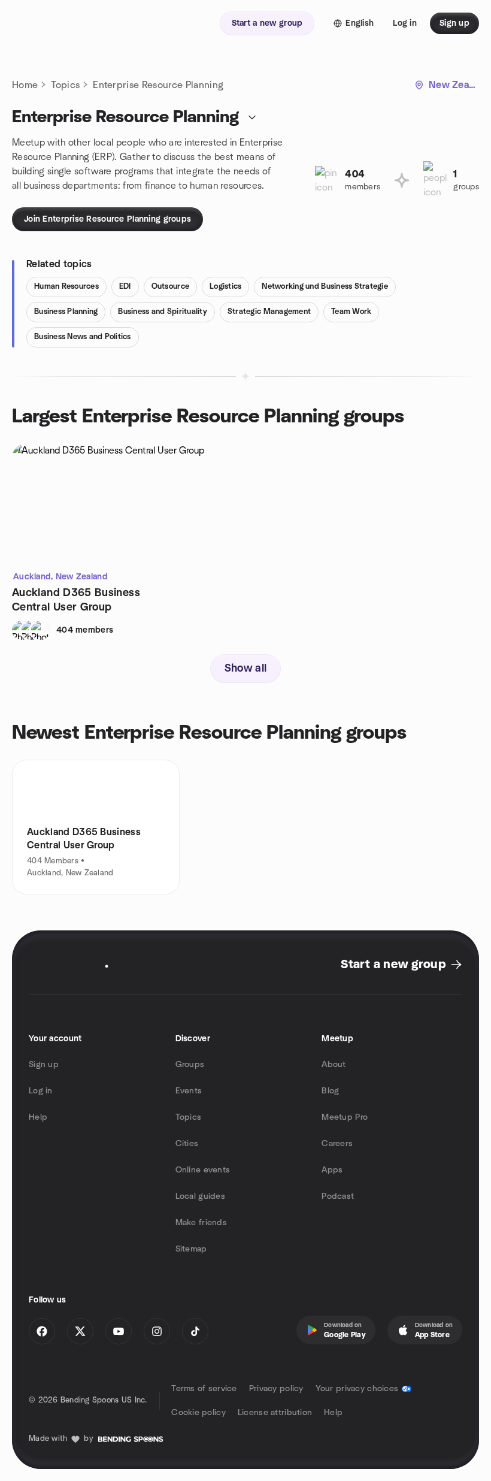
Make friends (201, 1223)
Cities (187, 1144)
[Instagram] (157, 1331)
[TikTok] (195, 1331)
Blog (330, 1091)
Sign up (44, 1064)
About (333, 1064)
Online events (203, 1170)
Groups (190, 1064)
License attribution (275, 1413)
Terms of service (204, 1389)
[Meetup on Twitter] (80, 1331)
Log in (41, 1091)
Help (38, 1117)
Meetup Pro (345, 1117)
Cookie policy (198, 1413)
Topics (65, 85)
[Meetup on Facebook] (42, 1331)
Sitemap (191, 1249)
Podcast (338, 1196)
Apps (332, 1170)
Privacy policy (276, 1389)
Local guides (200, 1196)
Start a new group (393, 965)
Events (188, 1091)
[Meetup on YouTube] (118, 1331)
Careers (337, 1144)
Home (25, 85)
